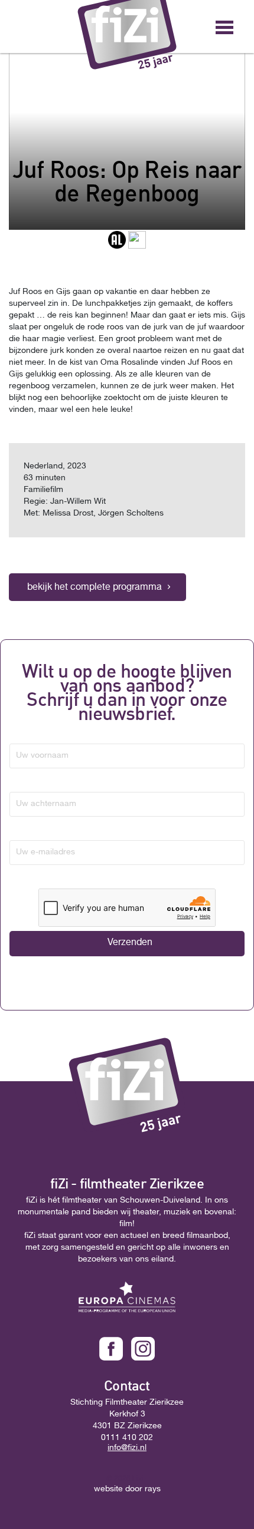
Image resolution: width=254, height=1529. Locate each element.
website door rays (127, 1489)
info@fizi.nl (127, 1448)
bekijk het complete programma (94, 588)
